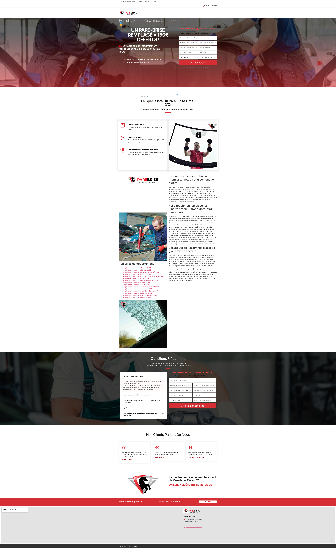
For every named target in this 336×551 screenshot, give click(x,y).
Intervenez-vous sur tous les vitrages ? (136, 395)
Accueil (143, 95)
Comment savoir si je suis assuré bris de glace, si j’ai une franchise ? (142, 401)
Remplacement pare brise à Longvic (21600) (137, 285)
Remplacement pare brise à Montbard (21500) (137, 289)
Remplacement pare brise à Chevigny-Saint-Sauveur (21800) (142, 276)
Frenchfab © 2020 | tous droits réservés (128, 546)
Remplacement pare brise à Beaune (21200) (136, 270)
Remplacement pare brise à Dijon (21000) (136, 278)
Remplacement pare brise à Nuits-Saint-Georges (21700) (141, 291)
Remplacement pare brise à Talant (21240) (136, 297)
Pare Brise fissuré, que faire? (133, 376)
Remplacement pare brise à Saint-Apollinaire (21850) (140, 295)
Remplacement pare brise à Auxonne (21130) (137, 268)
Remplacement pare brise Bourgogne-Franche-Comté (161, 95)
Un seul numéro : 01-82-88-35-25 (190, 484)
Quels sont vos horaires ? (131, 408)
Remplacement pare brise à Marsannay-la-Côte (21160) (140, 287)
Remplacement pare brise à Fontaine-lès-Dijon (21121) (140, 280)
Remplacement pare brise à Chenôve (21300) (137, 274)
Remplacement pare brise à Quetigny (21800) (137, 293)
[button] (143, 376)
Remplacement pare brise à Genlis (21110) (136, 282)
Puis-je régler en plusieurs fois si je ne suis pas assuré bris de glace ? (141, 414)
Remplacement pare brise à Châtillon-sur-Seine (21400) (140, 272)
